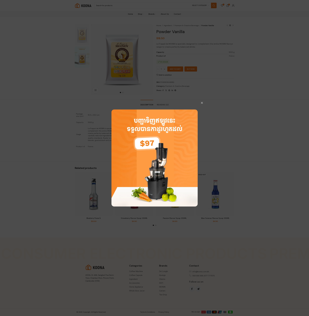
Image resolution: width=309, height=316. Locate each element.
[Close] (202, 103)
